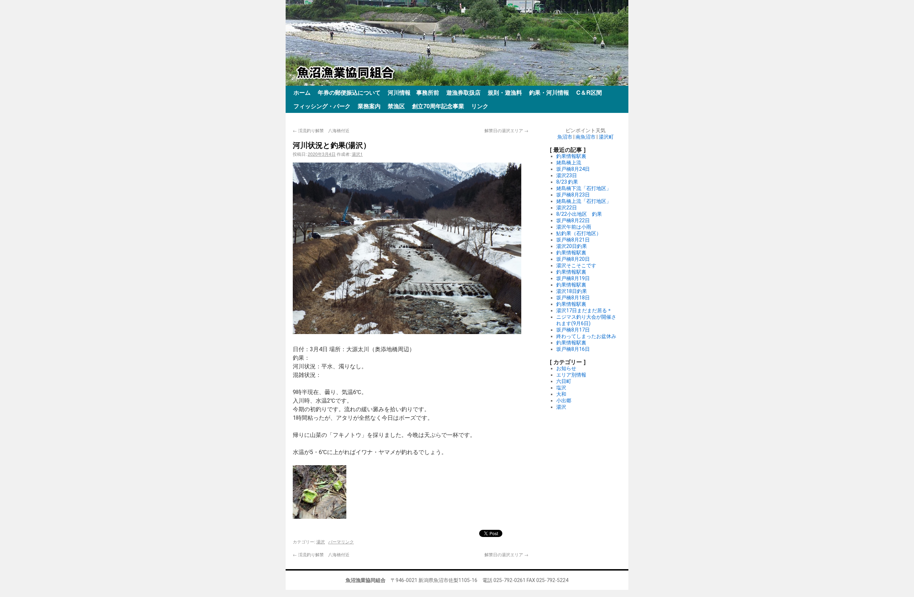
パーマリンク (341, 541)
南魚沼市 (586, 137)
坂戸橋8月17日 (573, 330)
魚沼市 (564, 137)
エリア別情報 (571, 375)
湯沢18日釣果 (571, 291)
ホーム (302, 92)
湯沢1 (357, 154)
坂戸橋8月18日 (573, 297)
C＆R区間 (589, 92)
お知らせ (566, 368)
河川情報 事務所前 (413, 92)
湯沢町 (606, 137)
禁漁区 (396, 106)
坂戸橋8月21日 (573, 240)
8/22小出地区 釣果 (579, 214)
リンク (479, 106)
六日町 (563, 381)
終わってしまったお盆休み (586, 336)
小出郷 (563, 400)
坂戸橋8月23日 (573, 195)
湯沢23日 (566, 175)
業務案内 (369, 106)
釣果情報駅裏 (571, 156)
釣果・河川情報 (549, 92)
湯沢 (320, 541)
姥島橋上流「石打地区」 (583, 201)
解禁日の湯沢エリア (506, 130)
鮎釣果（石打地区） (578, 233)
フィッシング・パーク (322, 106)
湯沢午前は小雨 (573, 227)
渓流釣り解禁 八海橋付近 (321, 130)
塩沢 (561, 387)
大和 (561, 394)
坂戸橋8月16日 (573, 349)
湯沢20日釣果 (571, 246)
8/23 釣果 (567, 182)
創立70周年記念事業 (438, 106)
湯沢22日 (566, 207)
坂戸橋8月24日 (573, 169)
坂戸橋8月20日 (573, 259)
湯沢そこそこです (576, 265)
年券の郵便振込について (349, 92)
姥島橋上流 (568, 162)
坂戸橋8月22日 (573, 220)
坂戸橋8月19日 (573, 278)
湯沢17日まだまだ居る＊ (584, 310)
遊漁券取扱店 (463, 92)
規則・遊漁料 (505, 92)
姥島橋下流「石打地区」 (583, 188)
